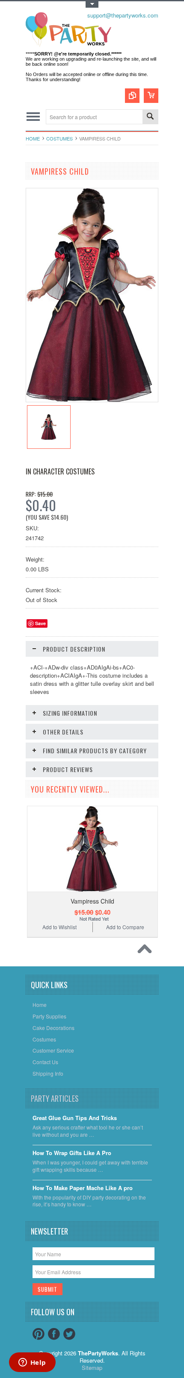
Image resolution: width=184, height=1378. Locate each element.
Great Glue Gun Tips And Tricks (75, 1118)
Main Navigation (33, 116)
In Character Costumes (60, 471)
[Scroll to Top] (146, 951)
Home (33, 138)
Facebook (54, 1334)
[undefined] (91, 399)
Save (40, 623)
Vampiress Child (92, 901)
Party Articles (55, 1098)
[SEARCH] (150, 117)
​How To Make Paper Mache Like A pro (83, 1188)
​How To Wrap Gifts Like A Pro (72, 1153)
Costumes (59, 138)
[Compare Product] (132, 95)
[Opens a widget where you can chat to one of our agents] (32, 1363)
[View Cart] (151, 95)
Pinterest (39, 1334)
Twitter (69, 1334)
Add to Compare (125, 926)
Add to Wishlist (59, 926)
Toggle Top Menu (92, 4)
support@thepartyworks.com (122, 15)
